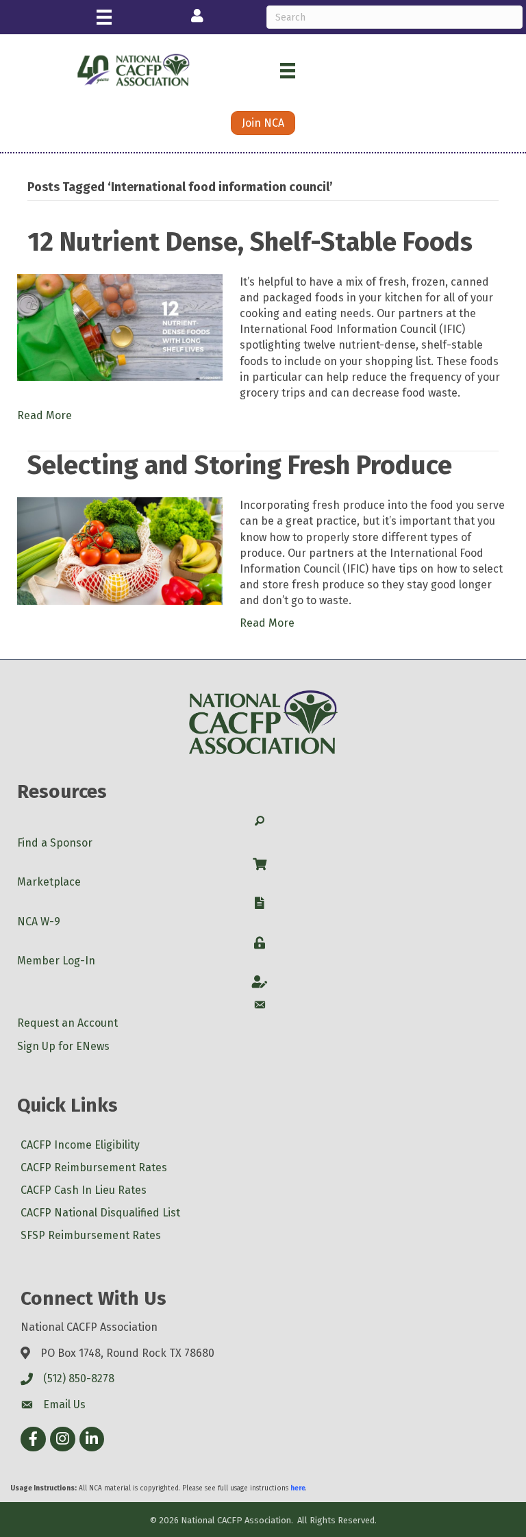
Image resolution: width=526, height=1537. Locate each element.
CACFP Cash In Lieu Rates (84, 1190)
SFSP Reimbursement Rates (91, 1235)
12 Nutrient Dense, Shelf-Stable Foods (250, 242)
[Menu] (104, 17)
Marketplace (49, 881)
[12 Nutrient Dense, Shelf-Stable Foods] (120, 326)
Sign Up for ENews (63, 1046)
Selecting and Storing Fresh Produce (239, 465)
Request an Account (67, 1022)
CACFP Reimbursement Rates (94, 1167)
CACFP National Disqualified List (100, 1212)
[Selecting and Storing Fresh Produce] (120, 550)
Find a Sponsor (54, 842)
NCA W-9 (38, 921)
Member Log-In (56, 960)
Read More (44, 415)
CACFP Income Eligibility (80, 1144)
